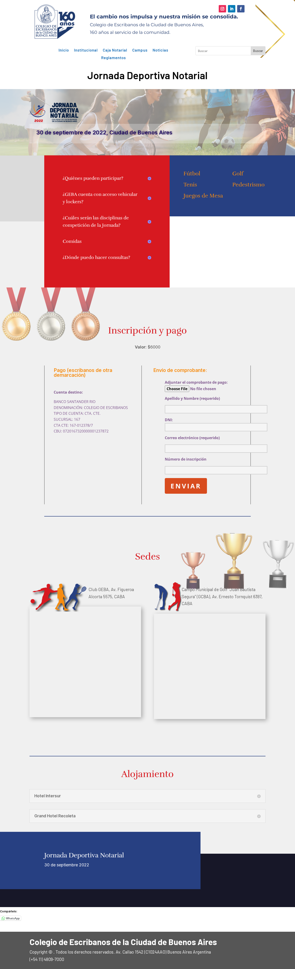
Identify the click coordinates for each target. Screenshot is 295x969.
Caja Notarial (115, 50)
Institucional (86, 50)
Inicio (64, 50)
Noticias (160, 50)
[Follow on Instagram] (222, 8)
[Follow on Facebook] (241, 8)
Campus (140, 50)
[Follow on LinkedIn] (231, 8)
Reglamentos (113, 58)
